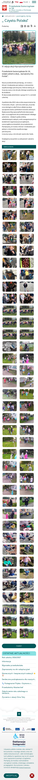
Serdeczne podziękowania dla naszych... (19, 679)
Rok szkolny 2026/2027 (11, 657)
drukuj (25, 26)
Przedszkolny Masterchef (12, 687)
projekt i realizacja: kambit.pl (19, 722)
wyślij (28, 26)
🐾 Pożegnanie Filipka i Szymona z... (17, 683)
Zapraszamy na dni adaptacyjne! (16, 669)
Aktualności (10, 16)
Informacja (6, 661)
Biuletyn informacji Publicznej (16, 2)
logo (4, 8)
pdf (31, 26)
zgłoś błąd (35, 26)
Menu (34, 2)
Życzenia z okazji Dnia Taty (13, 697)
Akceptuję (11, 776)
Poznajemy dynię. (23, 16)
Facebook (22, 26)
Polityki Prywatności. (25, 767)
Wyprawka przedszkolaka (12, 665)
